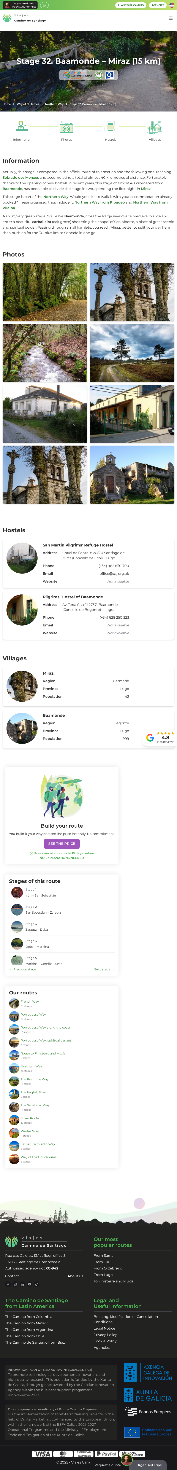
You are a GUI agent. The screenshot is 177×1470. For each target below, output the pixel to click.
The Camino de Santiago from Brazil (35, 1342)
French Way (30, 1001)
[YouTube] (29, 1284)
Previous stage (24, 969)
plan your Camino (131, 5)
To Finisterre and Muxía (114, 1281)
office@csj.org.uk (114, 574)
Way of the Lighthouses (39, 1157)
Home (7, 104)
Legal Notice (104, 1328)
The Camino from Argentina (29, 1330)
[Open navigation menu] (171, 18)
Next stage (102, 969)
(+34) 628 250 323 (114, 617)
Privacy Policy (105, 1335)
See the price (61, 844)
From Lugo (103, 1275)
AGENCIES (158, 5)
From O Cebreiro (108, 1268)
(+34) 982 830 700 (114, 566)
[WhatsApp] (44, 5)
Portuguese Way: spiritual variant (46, 1040)
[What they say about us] (88, 75)
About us (75, 1276)
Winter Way (30, 1131)
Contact (12, 1276)
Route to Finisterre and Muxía (43, 1053)
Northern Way (54, 104)
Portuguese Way (33, 1014)
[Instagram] (15, 1284)
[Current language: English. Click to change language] (171, 5)
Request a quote (108, 1465)
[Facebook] (8, 1284)
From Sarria (103, 1255)
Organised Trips (148, 1465)
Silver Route (30, 1118)
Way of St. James (28, 104)
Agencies (102, 1348)
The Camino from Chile (24, 1336)
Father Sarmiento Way (38, 1144)
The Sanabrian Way (35, 1105)
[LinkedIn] (22, 1284)
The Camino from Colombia (28, 1317)
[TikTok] (36, 1284)
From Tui (101, 1262)
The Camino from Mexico (26, 1323)
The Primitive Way (35, 1079)
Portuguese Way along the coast (45, 1027)
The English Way (33, 1092)
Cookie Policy (105, 1341)
